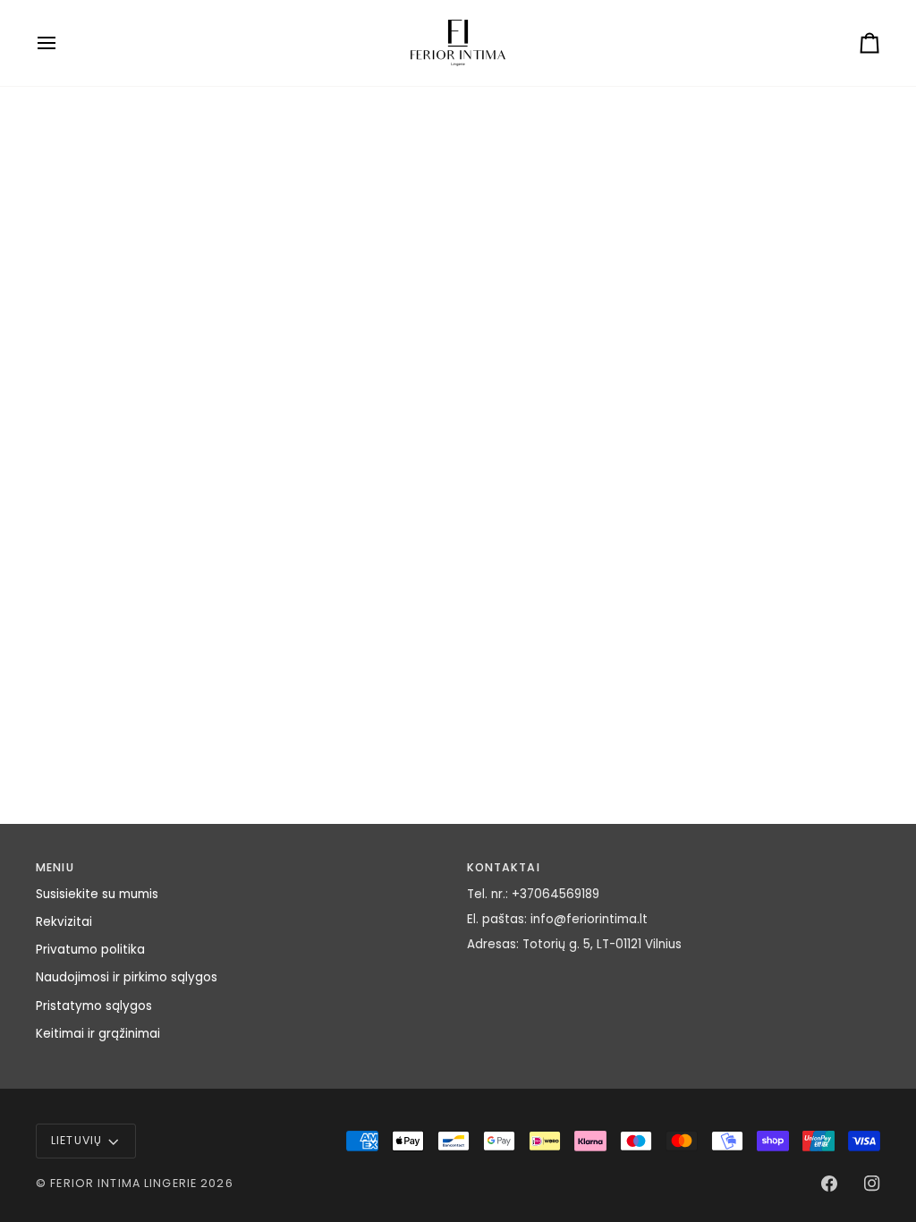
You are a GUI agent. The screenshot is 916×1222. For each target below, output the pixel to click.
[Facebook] (829, 1183)
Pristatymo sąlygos (94, 1005)
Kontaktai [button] (503, 867)
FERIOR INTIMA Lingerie (123, 1183)
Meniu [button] (55, 867)
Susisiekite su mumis (97, 894)
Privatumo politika (90, 949)
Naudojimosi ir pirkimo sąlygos (126, 977)
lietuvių (76, 1140)
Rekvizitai (64, 921)
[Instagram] (872, 1183)
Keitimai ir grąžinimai (98, 1033)
